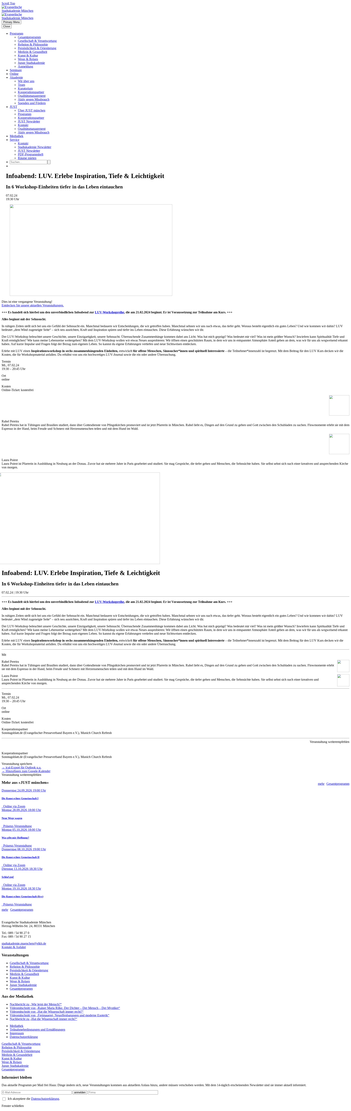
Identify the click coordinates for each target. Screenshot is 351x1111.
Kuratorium (25, 88)
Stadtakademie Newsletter (34, 147)
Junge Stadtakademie (31, 63)
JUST (13, 106)
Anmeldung (25, 66)
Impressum (17, 1033)
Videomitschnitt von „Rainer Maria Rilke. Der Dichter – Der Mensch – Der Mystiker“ (65, 1008)
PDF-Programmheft (30, 154)
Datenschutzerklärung (24, 1037)
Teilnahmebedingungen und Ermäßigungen (37, 1029)
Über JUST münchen (31, 110)
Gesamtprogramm (29, 37)
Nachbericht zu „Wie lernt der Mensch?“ (36, 1004)
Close (6, 26)
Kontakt (23, 125)
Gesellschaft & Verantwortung (37, 41)
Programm (16, 33)
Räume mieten (27, 158)
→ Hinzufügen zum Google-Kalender (26, 771)
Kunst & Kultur (28, 55)
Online (14, 73)
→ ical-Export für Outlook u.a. (21, 767)
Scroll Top (8, 3)
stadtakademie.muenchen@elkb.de (24, 943)
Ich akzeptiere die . (34, 1098)
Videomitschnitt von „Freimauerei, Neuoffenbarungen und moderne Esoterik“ (59, 1015)
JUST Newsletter (29, 121)
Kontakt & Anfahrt (14, 947)
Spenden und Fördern (32, 103)
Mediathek (16, 136)
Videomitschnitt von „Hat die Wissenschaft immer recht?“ (46, 1011)
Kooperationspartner (31, 92)
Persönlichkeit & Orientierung (37, 48)
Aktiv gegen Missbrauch (33, 99)
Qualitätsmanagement (32, 95)
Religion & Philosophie (33, 44)
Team (21, 84)
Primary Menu (11, 22)
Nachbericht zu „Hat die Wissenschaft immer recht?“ (43, 1019)
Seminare (16, 70)
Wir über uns (26, 81)
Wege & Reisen (28, 59)
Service (14, 139)
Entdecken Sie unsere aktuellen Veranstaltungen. (33, 305)
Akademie (16, 77)
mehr (321, 783)
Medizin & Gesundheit (32, 52)
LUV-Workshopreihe (109, 312)
